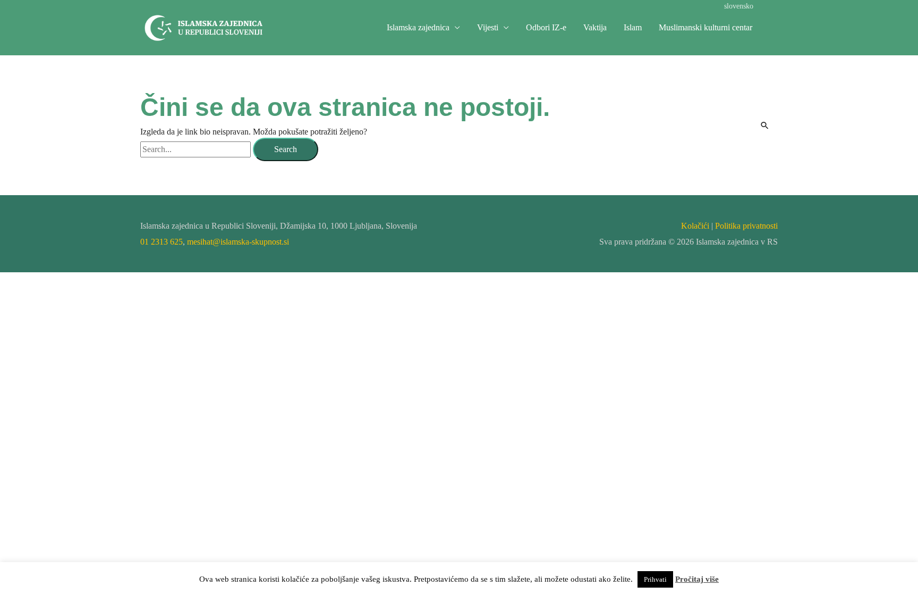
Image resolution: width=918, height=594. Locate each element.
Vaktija (595, 27)
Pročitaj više (697, 579)
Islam (633, 27)
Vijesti (487, 27)
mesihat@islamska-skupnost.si (238, 241)
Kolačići (695, 225)
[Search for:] (196, 149)
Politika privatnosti (746, 225)
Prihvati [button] (655, 579)
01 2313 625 (161, 241)
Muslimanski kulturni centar (705, 27)
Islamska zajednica (418, 27)
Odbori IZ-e (546, 27)
